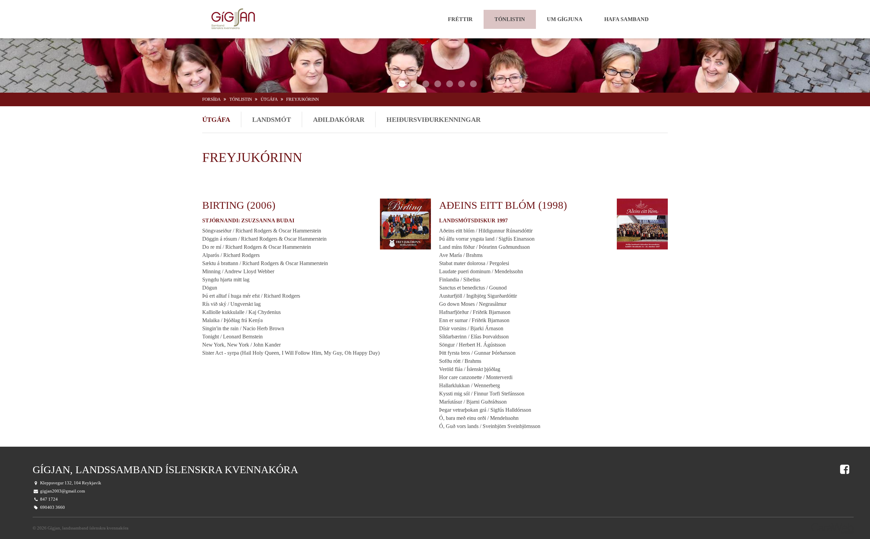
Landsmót (271, 119)
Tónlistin (240, 99)
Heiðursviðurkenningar (433, 119)
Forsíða (211, 99)
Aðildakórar (338, 119)
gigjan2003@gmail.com (62, 491)
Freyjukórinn (302, 99)
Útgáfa (269, 99)
